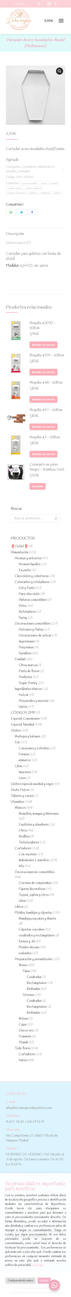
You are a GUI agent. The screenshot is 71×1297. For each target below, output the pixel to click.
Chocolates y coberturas (32, 576)
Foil (17, 742)
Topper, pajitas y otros (34, 895)
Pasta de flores (29, 671)
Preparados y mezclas (33, 701)
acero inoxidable (29, 183)
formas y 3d (27, 941)
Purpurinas (26, 647)
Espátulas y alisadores (34, 824)
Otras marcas (28, 665)
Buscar (56, 518)
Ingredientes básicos (28, 689)
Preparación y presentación (33, 959)
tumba (57, 193)
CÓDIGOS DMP (23, 713)
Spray (23, 618)
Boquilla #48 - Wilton (46, 382)
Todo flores (22, 1048)
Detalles (37, 486)
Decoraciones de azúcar (35, 635)
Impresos (25, 772)
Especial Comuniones (25, 719)
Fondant (20, 659)
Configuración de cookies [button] (20, 1280)
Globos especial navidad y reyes (32, 784)
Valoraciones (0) (18, 243)
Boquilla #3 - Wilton (45, 437)
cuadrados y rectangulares (36, 935)
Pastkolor (25, 677)
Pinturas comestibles (33, 600)
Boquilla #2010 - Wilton (43, 326)
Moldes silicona (29, 947)
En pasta (25, 570)
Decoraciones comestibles (32, 623)
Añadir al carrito (43, 345)
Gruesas (28, 995)
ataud (44, 183)
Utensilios (24, 171)
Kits (21, 866)
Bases (23, 965)
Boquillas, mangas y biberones (39, 814)
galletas (33, 193)
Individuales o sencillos (34, 860)
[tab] (35, 232)
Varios (23, 707)
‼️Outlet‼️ (19, 546)
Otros (23, 830)
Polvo (23, 606)
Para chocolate (29, 594)
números (24, 760)
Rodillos (24, 836)
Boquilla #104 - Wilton (47, 355)
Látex (18, 766)
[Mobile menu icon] (61, 21)
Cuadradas (34, 977)
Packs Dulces (20, 790)
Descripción (15, 234)
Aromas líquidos (29, 564)
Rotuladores (27, 612)
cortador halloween (16, 193)
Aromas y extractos (28, 558)
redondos (25, 953)
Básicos (20, 808)
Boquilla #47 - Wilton (46, 410)
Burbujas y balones (27, 736)
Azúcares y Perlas (31, 629)
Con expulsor (28, 854)
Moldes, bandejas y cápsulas (33, 913)
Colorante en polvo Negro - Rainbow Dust (47, 467)
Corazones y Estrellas (34, 748)
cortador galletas (33, 188)
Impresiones (27, 641)
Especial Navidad (22, 724)
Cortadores (28, 167)
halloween (46, 193)
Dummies (25, 1036)
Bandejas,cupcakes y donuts (37, 918)
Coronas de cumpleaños (35, 883)
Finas (26, 971)
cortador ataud (14, 188)
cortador (54, 183)
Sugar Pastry (28, 683)
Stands (23, 1042)
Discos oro (26, 1030)
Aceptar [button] (44, 1280)
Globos (16, 730)
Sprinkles (25, 653)
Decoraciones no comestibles (34, 872)
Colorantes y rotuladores (32, 582)
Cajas (22, 1024)
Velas (22, 901)
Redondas (33, 989)
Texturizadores (29, 842)
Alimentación (19, 552)
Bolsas (23, 1018)
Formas (24, 754)
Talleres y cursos (22, 796)
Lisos (22, 778)
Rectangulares (36, 983)
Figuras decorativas (32, 889)
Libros (19, 907)
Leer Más (37, 1265)
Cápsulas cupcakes (31, 929)
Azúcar (24, 695)
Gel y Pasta (27, 588)
